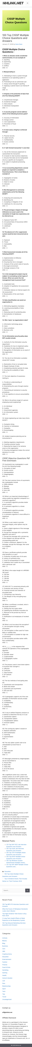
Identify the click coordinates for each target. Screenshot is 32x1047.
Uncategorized (6, 999)
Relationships (6, 986)
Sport (4, 989)
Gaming (4, 972)
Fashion (4, 962)
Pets (3, 983)
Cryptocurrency (7, 954)
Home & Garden (7, 978)
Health (4, 975)
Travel (4, 997)
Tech (3, 991)
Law (3, 981)
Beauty (4, 940)
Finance (4, 964)
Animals (4, 938)
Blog (3, 943)
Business (5, 946)
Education (7, 871)
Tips (3, 994)
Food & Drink (6, 967)
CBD (3, 951)
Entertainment (6, 959)
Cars (3, 948)
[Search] (27, 890)
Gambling (5, 970)
